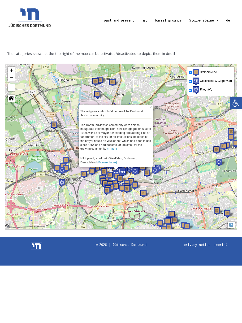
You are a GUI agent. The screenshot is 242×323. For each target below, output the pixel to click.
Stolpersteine (201, 20)
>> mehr (112, 148)
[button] (236, 103)
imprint (220, 245)
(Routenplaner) (107, 162)
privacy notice (197, 245)
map (144, 20)
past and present (119, 20)
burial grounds (168, 20)
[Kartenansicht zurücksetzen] (11, 98)
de (228, 20)
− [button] (11, 77)
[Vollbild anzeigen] (11, 87)
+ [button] (11, 70)
